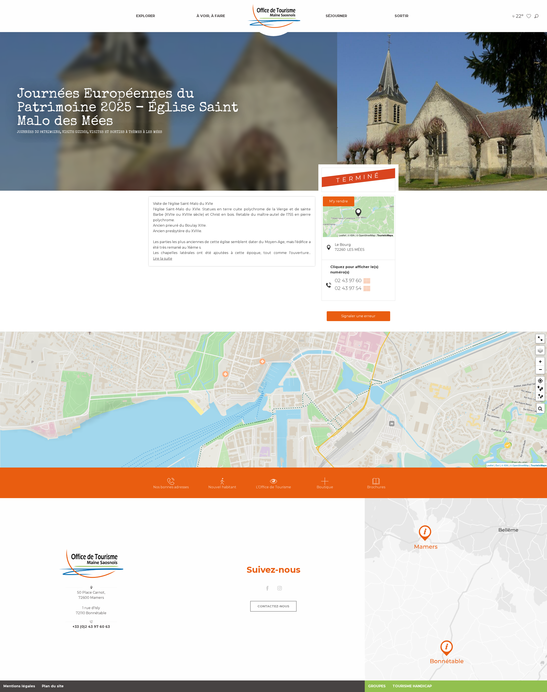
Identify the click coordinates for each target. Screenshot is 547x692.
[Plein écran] (540, 338)
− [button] (540, 369)
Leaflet (490, 465)
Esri (498, 465)
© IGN (504, 465)
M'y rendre (338, 201)
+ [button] (540, 361)
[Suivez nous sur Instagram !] (280, 588)
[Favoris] (529, 16)
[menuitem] (145, 16)
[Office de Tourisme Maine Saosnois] (91, 563)
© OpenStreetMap (519, 465)
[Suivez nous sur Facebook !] (267, 588)
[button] (536, 16)
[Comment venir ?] (456, 589)
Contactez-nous (273, 606)
